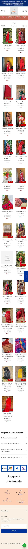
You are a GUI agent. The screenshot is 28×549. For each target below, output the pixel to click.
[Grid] (23, 26)
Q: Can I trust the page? (9, 438)
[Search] (5, 11)
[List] (26, 26)
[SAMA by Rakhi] (14, 11)
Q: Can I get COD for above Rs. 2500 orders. (11, 450)
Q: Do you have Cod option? (10, 443)
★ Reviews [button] (26, 276)
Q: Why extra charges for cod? (11, 457)
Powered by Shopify (16, 543)
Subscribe (14, 531)
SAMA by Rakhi (8, 543)
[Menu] (1, 11)
